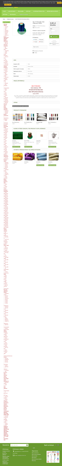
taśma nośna (5, 341)
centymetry (6, 50)
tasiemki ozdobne (6, 334)
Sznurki (5, 357)
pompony (6, 83)
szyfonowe (6, 298)
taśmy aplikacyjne (6, 336)
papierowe (6, 324)
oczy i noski (5, 91)
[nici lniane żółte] (17, 157)
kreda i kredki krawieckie (5, 54)
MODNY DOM (6, 414)
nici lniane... (14, 161)
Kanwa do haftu (5, 182)
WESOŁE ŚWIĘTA (5, 25)
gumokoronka (6, 288)
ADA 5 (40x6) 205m (6, 193)
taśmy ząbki (5, 353)
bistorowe (6, 361)
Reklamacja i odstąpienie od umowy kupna (5, 462)
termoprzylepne (6, 390)
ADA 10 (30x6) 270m (6, 195)
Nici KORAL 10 (5, 233)
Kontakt (28, 11)
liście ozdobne (5, 93)
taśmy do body (6, 348)
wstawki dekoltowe (6, 400)
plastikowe (6, 110)
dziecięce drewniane (6, 132)
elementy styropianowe (6, 101)
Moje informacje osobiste (36, 459)
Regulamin (20, 11)
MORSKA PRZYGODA (6, 413)
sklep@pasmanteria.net (22, 455)
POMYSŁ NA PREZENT (6, 38)
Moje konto (35, 451)
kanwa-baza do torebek (5, 187)
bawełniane (6, 359)
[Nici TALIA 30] (17, 117)
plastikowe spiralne (6, 383)
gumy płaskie (5, 278)
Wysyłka (5, 14)
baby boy (6, 43)
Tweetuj (35, 39)
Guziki (5, 127)
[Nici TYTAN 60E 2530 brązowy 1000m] (29, 135)
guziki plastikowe (5, 137)
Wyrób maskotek (5, 108)
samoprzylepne (6, 327)
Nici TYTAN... (27, 140)
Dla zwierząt (6, 402)
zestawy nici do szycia (6, 272)
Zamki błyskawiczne (6, 380)
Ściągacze (6, 401)
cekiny (5, 172)
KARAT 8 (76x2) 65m (6, 203)
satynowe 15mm (6, 313)
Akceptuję (59, 2)
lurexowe (6, 360)
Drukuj (36, 52)
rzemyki (6, 365)
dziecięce (6, 295)
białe (5, 29)
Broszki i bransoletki (6, 126)
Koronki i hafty (5, 373)
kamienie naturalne (6, 168)
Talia (5, 246)
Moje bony (34, 460)
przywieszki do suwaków (6, 123)
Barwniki (5, 408)
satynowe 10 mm (6, 311)
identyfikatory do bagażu (6, 119)
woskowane (6, 364)
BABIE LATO (6, 435)
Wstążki (5, 292)
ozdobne (6, 318)
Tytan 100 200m (6, 265)
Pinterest (41, 41)
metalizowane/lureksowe (7, 355)
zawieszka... (50, 140)
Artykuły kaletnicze (5, 405)
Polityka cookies (8, 4)
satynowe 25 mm (6, 316)
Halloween (6, 319)
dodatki (5, 33)
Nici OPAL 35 (6, 238)
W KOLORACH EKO (6, 438)
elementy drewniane (6, 103)
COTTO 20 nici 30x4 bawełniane (6, 240)
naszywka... (38, 140)
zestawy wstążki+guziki (6, 329)
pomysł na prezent (6, 36)
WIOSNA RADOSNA (6, 433)
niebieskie (6, 30)
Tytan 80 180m (6, 263)
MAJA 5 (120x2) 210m (6, 212)
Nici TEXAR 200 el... (28, 122)
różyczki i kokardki (6, 397)
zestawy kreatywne (6, 69)
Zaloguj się (13, 14)
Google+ (35, 41)
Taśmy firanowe (5, 377)
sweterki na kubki (6, 425)
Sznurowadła (6, 411)
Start (4, 11)
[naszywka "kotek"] (41, 135)
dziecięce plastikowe (6, 129)
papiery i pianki (6, 80)
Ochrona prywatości (39, 11)
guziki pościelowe (6, 151)
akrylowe (6, 166)
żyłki (5, 371)
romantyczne (6, 305)
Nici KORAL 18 (5, 235)
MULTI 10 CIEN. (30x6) (6, 227)
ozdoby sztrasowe (5, 177)
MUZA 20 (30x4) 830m (6, 222)
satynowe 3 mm (6, 308)
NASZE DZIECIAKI (6, 40)
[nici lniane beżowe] (53, 157)
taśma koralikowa (5, 350)
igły (5, 47)
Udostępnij (41, 39)
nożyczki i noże (6, 57)
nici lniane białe (39, 122)
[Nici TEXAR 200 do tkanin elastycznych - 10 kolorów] (29, 117)
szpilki (5, 51)
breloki (5, 120)
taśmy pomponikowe (6, 338)
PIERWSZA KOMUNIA (6, 427)
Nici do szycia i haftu (6, 245)
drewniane (6, 162)
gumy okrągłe (5, 281)
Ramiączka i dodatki (6, 407)
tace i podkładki (5, 419)
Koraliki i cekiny (5, 161)
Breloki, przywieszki (6, 115)
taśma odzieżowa (5, 343)
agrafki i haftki (6, 49)
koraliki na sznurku (6, 175)
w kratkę (6, 300)
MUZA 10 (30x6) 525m (6, 219)
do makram (6, 370)
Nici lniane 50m (6, 253)
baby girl (6, 42)
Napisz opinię (36, 46)
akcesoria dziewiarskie (6, 64)
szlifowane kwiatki (6, 170)
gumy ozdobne (5, 276)
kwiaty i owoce (5, 96)
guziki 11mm (5, 139)
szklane (5, 164)
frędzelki (6, 113)
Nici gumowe (5, 256)
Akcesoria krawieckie (6, 45)
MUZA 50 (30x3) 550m (6, 224)
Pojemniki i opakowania (6, 156)
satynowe (6, 358)
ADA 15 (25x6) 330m (6, 198)
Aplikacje (5, 388)
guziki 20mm (5, 144)
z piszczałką (5, 395)
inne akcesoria (5, 60)
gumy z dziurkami (5, 283)
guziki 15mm (5, 141)
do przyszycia (6, 393)
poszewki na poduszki (6, 417)
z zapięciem (5, 368)
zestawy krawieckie (6, 62)
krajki (5, 317)
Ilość (51, 28)
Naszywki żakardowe (6, 290)
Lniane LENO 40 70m (6, 251)
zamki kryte (5, 385)
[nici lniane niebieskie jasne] (41, 157)
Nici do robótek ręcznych (5, 229)
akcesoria (6, 173)
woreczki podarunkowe (6, 158)
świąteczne (6, 321)
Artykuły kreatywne (5, 67)
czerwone (6, 26)
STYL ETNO (6, 436)
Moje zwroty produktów (36, 454)
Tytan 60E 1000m (6, 258)
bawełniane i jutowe (6, 294)
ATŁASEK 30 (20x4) (6, 205)
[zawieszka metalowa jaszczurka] (53, 135)
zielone (5, 27)
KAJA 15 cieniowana (6, 210)
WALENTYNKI (6, 429)
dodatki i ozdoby (6, 75)
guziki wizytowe (5, 149)
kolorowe (6, 32)
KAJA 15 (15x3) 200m (6, 207)
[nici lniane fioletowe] (29, 157)
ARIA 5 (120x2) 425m (6, 217)
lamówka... (14, 140)
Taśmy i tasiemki (5, 331)
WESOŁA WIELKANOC (6, 431)
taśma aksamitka (5, 346)
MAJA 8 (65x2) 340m (6, 215)
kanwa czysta (5, 185)
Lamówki (5, 375)
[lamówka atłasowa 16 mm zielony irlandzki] (17, 135)
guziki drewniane (5, 134)
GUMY (5, 274)
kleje (5, 73)
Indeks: (34, 25)
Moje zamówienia (35, 452)
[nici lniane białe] (41, 117)
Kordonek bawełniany (6, 191)
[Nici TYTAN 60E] (53, 117)
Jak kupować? (12, 11)
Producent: (35, 30)
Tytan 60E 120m (6, 260)
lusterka (6, 423)
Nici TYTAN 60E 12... (52, 122)
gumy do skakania (6, 286)
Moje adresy (34, 457)
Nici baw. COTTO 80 (6, 248)
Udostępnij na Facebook (38, 50)
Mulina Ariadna (5, 180)
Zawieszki (5, 109)
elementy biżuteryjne (6, 98)
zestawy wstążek (6, 72)
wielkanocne (6, 323)
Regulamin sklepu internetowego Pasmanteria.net (6, 457)
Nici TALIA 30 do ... (16, 122)
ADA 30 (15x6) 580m (6, 200)
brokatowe (6, 31)
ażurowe (6, 299)
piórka (5, 89)
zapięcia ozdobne (6, 153)
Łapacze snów (5, 105)
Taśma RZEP (6, 378)
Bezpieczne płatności (52, 11)
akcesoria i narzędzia (6, 78)
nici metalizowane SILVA (6, 269)
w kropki (6, 301)
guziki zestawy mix (6, 146)
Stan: (34, 27)
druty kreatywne (5, 85)
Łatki (5, 387)
